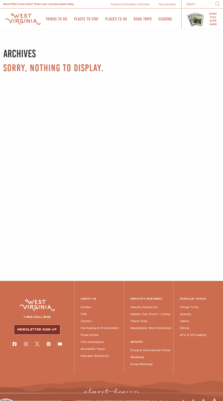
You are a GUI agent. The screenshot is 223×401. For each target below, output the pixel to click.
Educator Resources (95, 356)
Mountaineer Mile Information (151, 328)
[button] (217, 4)
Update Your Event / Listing (150, 314)
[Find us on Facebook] (14, 344)
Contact (86, 307)
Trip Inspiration (167, 4)
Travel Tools (139, 321)
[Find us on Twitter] (37, 344)
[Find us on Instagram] (25, 344)
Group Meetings (141, 364)
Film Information (92, 342)
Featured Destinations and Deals (130, 4)
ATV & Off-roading (193, 335)
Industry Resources (144, 307)
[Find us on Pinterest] (48, 344)
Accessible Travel (93, 349)
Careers (86, 321)
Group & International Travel (150, 350)
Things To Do (189, 307)
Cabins (184, 321)
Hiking (184, 328)
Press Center (90, 335)
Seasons (185, 314)
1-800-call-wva (37, 317)
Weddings (137, 357)
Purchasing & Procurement (100, 328)
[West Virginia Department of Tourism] (22, 19)
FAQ (84, 314)
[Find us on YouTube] (59, 344)
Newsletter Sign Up (37, 329)
